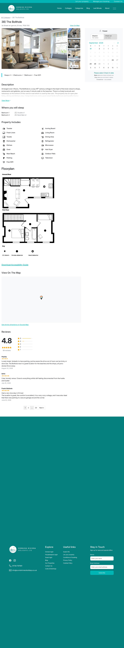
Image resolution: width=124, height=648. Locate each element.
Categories (79, 8)
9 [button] (99, 52)
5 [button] (112, 49)
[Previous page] (114, 43)
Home (59, 8)
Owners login (49, 552)
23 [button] (99, 60)
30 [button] (99, 64)
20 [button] (117, 56)
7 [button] (90, 52)
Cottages (68, 8)
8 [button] (95, 52)
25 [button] (108, 60)
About (107, 8)
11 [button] (108, 52)
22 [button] (95, 60)
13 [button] (117, 52)
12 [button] (112, 52)
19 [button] (112, 56)
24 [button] (104, 60)
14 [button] (90, 56)
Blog (88, 8)
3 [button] (103, 49)
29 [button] (95, 64)
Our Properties (49, 563)
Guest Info (66, 552)
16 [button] (99, 56)
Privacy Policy (67, 560)
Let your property (82, 1)
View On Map (75, 25)
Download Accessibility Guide (15, 265)
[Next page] (118, 43)
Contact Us (118, 1)
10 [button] (104, 52)
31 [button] (90, 49)
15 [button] (95, 56)
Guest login (48, 557)
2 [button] (99, 49)
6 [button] (117, 49)
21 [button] (90, 60)
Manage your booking (101, 1)
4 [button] (108, 49)
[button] (41, 298)
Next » (41, 408)
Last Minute (97, 8)
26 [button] (113, 60)
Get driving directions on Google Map (15, 325)
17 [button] (104, 56)
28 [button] (91, 64)
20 (36, 408)
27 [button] (117, 60)
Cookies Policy (67, 563)
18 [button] (108, 56)
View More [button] (5, 100)
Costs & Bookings (50, 568)
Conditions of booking (70, 557)
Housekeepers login (51, 554)
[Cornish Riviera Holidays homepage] (22, 549)
